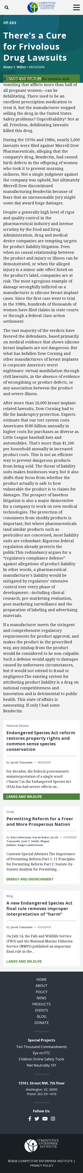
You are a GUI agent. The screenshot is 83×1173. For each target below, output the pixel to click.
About (41, 985)
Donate (41, 1022)
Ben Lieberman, (21, 837)
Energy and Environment (30, 879)
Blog (41, 1016)
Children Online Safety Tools (41, 1059)
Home (41, 979)
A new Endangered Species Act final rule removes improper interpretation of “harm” (39, 908)
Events (41, 1010)
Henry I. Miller (14, 67)
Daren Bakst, (41, 837)
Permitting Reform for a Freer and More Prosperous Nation (39, 821)
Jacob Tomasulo (22, 762)
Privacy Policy (41, 1165)
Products (41, 1004)
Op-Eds (9, 22)
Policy (41, 991)
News (41, 998)
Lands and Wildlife (24, 796)
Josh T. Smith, (30, 841)
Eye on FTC (41, 1053)
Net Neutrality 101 (41, 1065)
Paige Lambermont (30, 845)
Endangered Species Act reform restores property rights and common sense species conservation (40, 741)
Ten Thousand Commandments (41, 1046)
